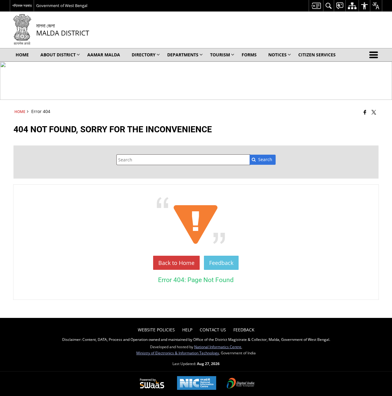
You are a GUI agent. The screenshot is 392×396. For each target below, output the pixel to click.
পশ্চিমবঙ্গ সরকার (22, 5)
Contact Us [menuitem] (213, 330)
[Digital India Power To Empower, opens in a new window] (240, 384)
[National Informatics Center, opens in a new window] (196, 383)
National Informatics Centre (217, 346)
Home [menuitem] (22, 55)
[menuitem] (316, 5)
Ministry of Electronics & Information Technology (177, 352)
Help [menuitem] (187, 330)
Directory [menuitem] (144, 55)
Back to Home (176, 262)
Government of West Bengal (61, 5)
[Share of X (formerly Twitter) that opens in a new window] (374, 112)
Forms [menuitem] (249, 55)
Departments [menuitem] (182, 55)
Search (265, 159)
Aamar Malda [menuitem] (103, 55)
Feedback (221, 262)
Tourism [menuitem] (220, 55)
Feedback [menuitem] (243, 330)
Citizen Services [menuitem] (317, 55)
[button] (375, 54)
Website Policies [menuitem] (156, 330)
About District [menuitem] (58, 55)
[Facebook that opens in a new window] (365, 112)
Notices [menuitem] (277, 55)
